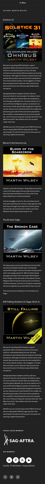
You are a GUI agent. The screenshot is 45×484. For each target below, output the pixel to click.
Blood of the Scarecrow (14, 143)
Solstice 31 (8, 19)
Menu (24, 3)
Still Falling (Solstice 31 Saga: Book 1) (21, 301)
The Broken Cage (11, 220)
